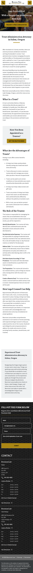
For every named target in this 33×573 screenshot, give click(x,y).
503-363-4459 (8, 477)
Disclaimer (27, 557)
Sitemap (19, 557)
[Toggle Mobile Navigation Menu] (30, 3)
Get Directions (5, 503)
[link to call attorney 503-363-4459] (3, 3)
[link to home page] (16, 2)
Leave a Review (5, 481)
